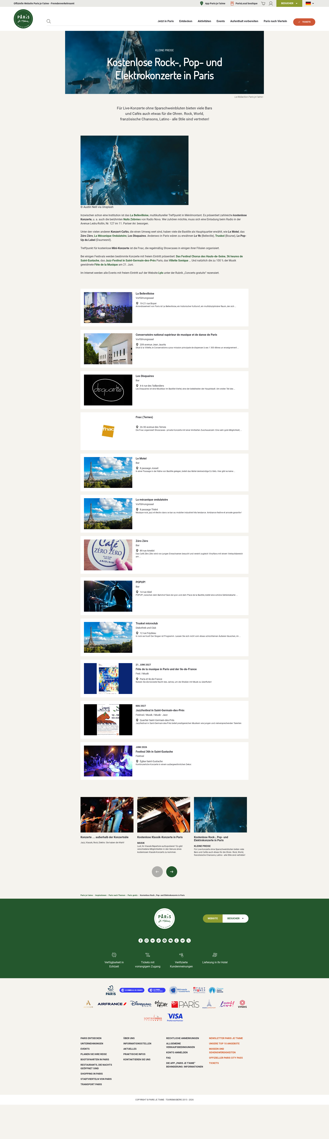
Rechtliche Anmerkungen (182, 1038)
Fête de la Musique (106, 264)
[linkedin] (152, 940)
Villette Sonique (178, 260)
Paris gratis (133, 895)
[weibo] (182, 940)
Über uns (129, 1038)
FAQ (168, 1057)
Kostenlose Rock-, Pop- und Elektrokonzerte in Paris (211, 839)
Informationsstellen (137, 1043)
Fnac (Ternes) (144, 417)
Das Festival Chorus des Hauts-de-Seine (201, 256)
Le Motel (141, 458)
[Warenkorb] (263, 3)
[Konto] (271, 3)
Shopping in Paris (92, 1073)
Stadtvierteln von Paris (96, 1079)
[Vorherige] (157, 871)
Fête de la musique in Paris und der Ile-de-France (166, 669)
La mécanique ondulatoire (152, 499)
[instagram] (146, 940)
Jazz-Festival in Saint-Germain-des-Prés (131, 260)
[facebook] (140, 940)
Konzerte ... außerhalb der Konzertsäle (105, 837)
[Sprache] (310, 3)
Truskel (219, 235)
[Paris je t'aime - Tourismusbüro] (23, 18)
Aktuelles (130, 1048)
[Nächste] (171, 871)
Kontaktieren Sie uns (136, 1059)
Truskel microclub (147, 623)
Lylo (160, 272)
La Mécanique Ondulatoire (110, 235)
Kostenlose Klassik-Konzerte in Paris (160, 837)
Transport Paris (91, 1084)
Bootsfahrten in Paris (95, 1059)
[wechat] (170, 940)
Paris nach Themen (117, 895)
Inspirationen (100, 895)
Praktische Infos (134, 1054)
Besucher (233, 918)
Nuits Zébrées (132, 219)
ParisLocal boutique (247, 3)
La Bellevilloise (139, 215)
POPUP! (140, 582)
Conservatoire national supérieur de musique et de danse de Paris (176, 334)
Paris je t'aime (87, 895)
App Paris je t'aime (215, 3)
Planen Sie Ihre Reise (94, 1054)
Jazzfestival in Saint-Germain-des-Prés (160, 710)
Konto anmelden (177, 1052)
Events (85, 1048)
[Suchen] (49, 21)
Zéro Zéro (142, 541)
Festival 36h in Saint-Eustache (154, 751)
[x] (188, 940)
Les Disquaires (145, 376)
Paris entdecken (91, 1038)
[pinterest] (164, 940)
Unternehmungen (92, 1043)
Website (213, 918)
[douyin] (176, 940)
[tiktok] (158, 940)
